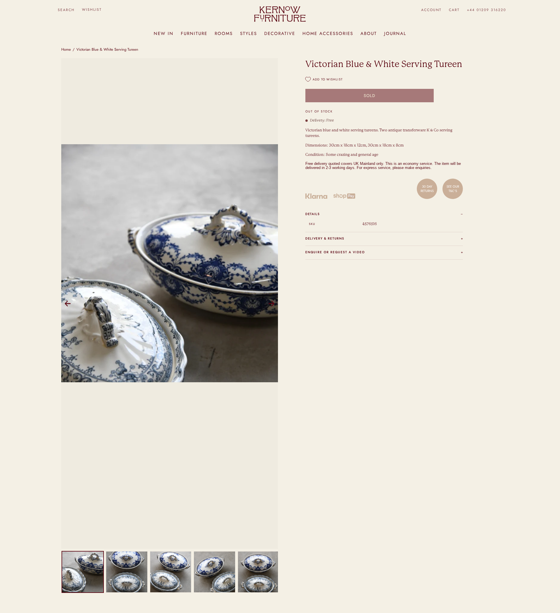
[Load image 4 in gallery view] (214, 572)
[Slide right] (271, 303)
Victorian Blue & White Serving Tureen (107, 49)
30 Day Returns (427, 188)
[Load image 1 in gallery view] (83, 572)
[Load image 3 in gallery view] (171, 572)
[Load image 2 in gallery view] (127, 572)
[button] (66, 9)
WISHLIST (92, 9)
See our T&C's (453, 188)
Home (66, 49)
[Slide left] (67, 303)
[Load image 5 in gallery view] (258, 572)
